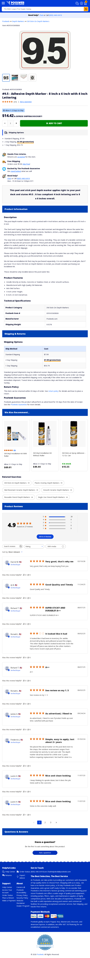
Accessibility (21, 892)
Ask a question (26, 101)
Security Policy (22, 898)
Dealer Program (23, 906)
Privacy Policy (22, 895)
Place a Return (8, 898)
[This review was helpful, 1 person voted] (24, 815)
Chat (41, 15)
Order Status (25, 871)
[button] (77, 3)
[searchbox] (10, 546)
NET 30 (66, 924)
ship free (26, 164)
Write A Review (45, 536)
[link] (54, 123)
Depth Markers (18, 21)
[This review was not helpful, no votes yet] (28, 575)
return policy (53, 391)
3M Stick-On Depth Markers (38, 21)
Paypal (53, 921)
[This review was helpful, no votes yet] (24, 575)
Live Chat (47, 871)
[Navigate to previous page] (34, 822)
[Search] (86, 9)
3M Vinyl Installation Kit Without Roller (42, 454)
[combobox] (45, 9)
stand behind (16, 171)
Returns (8, 875)
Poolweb (5, 21)
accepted (21, 157)
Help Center (10, 871)
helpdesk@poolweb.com (61, 871)
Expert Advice (22, 876)
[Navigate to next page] (56, 822)
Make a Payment (9, 900)
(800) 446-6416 (55, 15)
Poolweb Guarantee (19, 404)
